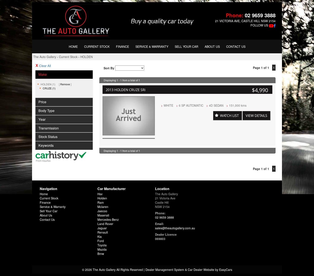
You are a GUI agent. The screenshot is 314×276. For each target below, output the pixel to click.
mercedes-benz (108, 219)
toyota (102, 245)
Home (73, 46)
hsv (100, 194)
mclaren (102, 207)
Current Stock (97, 46)
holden (102, 198)
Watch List (229, 115)
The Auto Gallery (44, 57)
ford (100, 241)
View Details (256, 115)
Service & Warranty (151, 46)
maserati (103, 215)
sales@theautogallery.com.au (175, 228)
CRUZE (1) (49, 88)
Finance (122, 46)
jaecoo (102, 211)
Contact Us (235, 46)
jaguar (102, 228)
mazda (102, 249)
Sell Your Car (186, 46)
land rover (105, 224)
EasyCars (225, 269)
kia (99, 236)
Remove (65, 84)
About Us (212, 46)
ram (100, 202)
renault (102, 232)
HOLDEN (86, 57)
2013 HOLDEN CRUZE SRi (125, 89)
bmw (100, 253)
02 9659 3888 (260, 15)
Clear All (45, 65)
